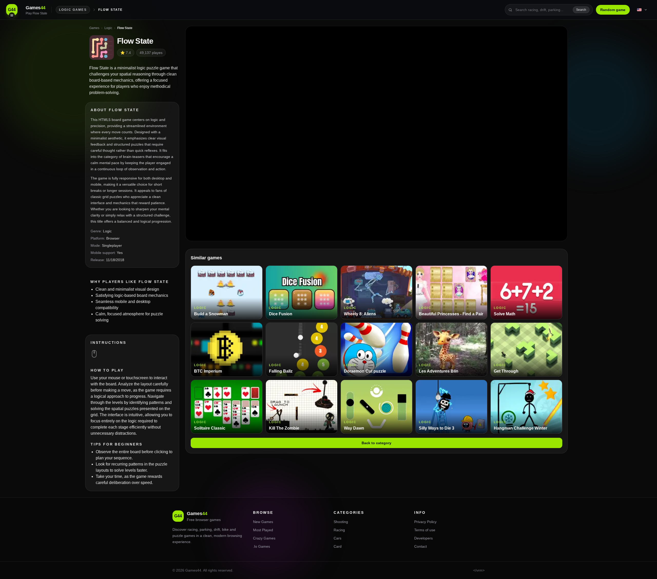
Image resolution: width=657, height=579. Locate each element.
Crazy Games (264, 538)
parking (206, 529)
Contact (420, 546)
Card (338, 546)
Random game (612, 10)
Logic (107, 231)
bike (225, 529)
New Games (263, 522)
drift (217, 529)
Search (581, 10)
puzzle (177, 536)
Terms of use (424, 530)
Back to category (376, 443)
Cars (337, 538)
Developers (423, 538)
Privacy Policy (425, 522)
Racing (339, 530)
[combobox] (542, 9)
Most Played (263, 530)
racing (193, 529)
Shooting (341, 522)
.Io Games (261, 546)
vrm (479, 570)
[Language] (642, 9)
